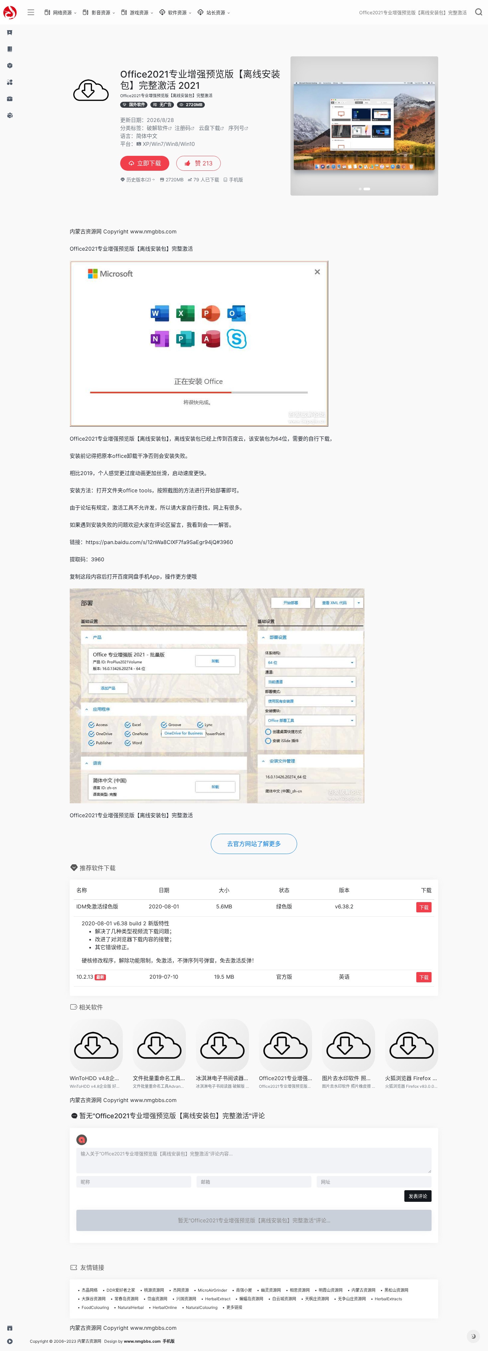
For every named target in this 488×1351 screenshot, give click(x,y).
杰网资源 (181, 1290)
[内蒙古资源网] (10, 12)
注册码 (183, 128)
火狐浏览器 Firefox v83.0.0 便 (411, 1078)
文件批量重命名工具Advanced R (159, 1078)
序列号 (236, 128)
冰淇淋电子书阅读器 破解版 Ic (222, 1078)
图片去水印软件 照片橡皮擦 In (348, 1078)
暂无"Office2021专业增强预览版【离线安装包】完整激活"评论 (172, 1116)
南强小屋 (244, 1290)
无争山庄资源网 (352, 1298)
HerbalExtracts (388, 1298)
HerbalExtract (217, 1298)
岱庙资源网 (157, 1298)
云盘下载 (209, 128)
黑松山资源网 (396, 1290)
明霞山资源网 (331, 1290)
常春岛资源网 (126, 1298)
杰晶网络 (90, 1290)
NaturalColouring (201, 1307)
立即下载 (149, 163)
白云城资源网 (284, 1298)
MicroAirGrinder (212, 1290)
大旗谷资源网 (94, 1298)
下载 (424, 907)
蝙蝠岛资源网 (251, 1298)
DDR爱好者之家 (121, 1290)
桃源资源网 (154, 1290)
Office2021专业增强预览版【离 (285, 1078)
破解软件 (157, 128)
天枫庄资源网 (317, 1298)
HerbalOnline (165, 1307)
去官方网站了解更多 (254, 843)
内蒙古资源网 (363, 1290)
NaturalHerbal (131, 1307)
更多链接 (234, 1307)
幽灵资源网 (271, 1290)
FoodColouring (95, 1307)
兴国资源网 (186, 1298)
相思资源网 (300, 1290)
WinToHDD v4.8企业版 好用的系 (96, 1078)
